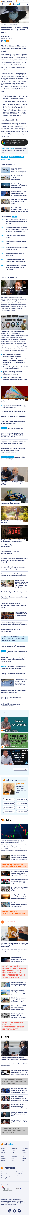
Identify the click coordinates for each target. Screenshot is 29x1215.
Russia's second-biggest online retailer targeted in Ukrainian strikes (14, 1081)
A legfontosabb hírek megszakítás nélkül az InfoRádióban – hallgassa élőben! (13, 540)
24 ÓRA (14, 216)
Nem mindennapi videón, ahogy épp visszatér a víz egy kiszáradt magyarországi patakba (13, 450)
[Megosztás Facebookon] (2, 41)
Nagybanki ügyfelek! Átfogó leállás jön (13, 646)
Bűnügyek (11, 148)
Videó (13, 1160)
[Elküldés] (7, 41)
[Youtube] (19, 1211)
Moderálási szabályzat (14, 1203)
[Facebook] (14, 1211)
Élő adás (9, 799)
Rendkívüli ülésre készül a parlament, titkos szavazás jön (21, 613)
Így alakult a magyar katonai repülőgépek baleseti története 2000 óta (15, 379)
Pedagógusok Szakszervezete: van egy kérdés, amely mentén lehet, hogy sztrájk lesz (21, 584)
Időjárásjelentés (18, 1173)
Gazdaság (3, 1152)
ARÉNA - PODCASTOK (7, 1)
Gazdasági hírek (5, 1178)
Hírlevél (24, 1158)
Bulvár (2, 1156)
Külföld (3, 1150)
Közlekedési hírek (5, 1173)
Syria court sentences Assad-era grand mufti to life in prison (13, 1131)
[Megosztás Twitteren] (5, 41)
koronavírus (6, 159)
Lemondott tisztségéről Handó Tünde (13, 411)
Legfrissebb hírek (19, 1171)
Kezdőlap (4, 148)
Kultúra (13, 1150)
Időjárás (24, 1160)
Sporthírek (17, 1176)
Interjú (23, 1150)
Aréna (16, 1178)
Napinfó (3, 1160)
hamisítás (4, 156)
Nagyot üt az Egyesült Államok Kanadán (14, 416)
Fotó (23, 1156)
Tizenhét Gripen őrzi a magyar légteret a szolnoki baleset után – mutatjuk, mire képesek (13, 373)
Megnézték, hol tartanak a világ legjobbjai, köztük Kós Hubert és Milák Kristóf (13, 605)
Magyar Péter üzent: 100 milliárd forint (12, 401)
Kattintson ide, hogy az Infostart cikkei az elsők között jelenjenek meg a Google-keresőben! (15, 142)
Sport (13, 1152)
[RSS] (9, 1211)
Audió (13, 1158)
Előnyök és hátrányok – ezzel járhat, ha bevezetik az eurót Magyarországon (13, 638)
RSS (6, 1204)
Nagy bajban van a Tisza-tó (16, 428)
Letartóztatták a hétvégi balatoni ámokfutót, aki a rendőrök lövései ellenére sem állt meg (12, 435)
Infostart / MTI (5, 36)
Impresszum (12, 1201)
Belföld (3, 1148)
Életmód (24, 1152)
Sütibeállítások (12, 1204)
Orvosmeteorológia (6, 1176)
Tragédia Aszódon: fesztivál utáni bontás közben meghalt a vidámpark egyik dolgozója (14, 560)
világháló (20, 156)
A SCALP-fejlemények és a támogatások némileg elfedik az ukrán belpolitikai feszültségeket (14, 659)
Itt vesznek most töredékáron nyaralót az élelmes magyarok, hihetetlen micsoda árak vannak (14, 945)
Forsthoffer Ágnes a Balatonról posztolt (14, 592)
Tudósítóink (25, 1148)
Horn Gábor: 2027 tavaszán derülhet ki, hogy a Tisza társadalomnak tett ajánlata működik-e (12, 483)
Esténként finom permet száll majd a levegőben (11, 521)
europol (12, 156)
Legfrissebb (14, 1156)
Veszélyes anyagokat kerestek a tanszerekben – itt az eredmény (10, 502)
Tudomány (14, 1148)
